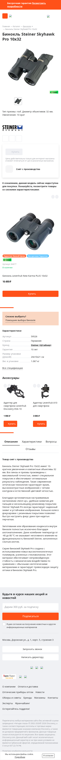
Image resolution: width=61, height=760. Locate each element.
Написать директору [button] (32, 657)
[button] (30, 294)
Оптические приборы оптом (17, 692)
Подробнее (20, 757)
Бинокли (27, 26)
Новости (40, 692)
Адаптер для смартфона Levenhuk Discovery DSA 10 (15, 405)
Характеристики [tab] (32, 441)
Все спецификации (12, 368)
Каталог (16, 26)
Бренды (27, 697)
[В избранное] (5, 138)
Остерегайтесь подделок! (16, 708)
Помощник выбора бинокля (20, 320)
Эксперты (7, 703)
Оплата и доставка (28, 686)
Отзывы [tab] (30, 449)
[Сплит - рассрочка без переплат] (54, 92)
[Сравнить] (12, 138)
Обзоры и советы (11, 697)
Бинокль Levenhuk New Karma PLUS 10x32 (25, 275)
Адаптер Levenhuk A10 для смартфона (45, 404)
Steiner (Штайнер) (41, 345)
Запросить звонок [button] (32, 649)
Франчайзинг (22, 703)
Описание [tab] (11, 441)
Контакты (53, 697)
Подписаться (31, 616)
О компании (8, 686)
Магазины (39, 697)
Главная (6, 26)
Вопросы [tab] (51, 441)
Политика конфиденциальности (17, 751)
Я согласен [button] (48, 755)
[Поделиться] (19, 138)
